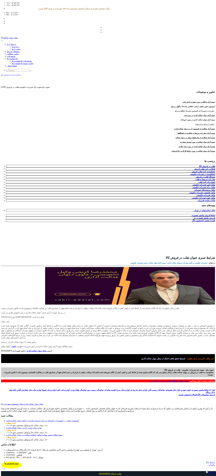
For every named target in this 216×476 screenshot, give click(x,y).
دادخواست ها (12, 59)
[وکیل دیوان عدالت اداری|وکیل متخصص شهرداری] (22, 404)
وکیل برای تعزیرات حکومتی (203, 187)
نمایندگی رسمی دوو (95, 390)
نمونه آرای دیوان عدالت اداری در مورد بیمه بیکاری (196, 147)
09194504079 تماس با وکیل (110, 473)
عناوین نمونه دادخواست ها (22, 63)
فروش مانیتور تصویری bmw (203, 215)
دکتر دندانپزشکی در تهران (204, 210)
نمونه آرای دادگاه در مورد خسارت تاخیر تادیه (198, 102)
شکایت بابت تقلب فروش (204, 169)
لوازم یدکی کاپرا (63, 390)
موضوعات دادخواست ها (22, 61)
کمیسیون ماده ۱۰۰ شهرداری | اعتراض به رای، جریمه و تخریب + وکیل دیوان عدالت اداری (42, 421)
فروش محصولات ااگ (206, 395)
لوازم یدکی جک (35, 390)
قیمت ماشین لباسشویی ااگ (203, 220)
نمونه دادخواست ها (12, 463)
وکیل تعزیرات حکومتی (205, 195)
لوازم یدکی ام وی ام (138, 390)
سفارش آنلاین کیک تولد (18, 390)
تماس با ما (16, 49)
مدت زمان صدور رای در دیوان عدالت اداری (24, 428)
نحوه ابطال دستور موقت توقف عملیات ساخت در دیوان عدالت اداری (34, 435)
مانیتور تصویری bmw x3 (201, 390)
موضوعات (11, 56)
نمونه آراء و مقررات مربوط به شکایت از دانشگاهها (196, 133)
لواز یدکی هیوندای (173, 390)
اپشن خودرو (186, 390)
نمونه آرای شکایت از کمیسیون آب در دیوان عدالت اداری (194, 129)
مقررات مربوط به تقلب (205, 179)
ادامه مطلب (11, 423)
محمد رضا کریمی (157, 381)
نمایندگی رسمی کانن (156, 390)
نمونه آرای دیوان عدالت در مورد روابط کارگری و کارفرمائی (193, 151)
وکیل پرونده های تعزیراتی (204, 190)
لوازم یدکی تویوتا (49, 390)
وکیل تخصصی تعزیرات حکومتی (202, 192)
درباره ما (15, 47)
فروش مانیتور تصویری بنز (204, 218)
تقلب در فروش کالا (207, 166)
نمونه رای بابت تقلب (206, 182)
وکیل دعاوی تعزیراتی (206, 200)
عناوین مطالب (13, 54)
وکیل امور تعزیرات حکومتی (203, 185)
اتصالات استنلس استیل (187, 395)
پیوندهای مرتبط (13, 51)
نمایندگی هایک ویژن (78, 390)
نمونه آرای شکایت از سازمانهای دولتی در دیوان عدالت (195, 138)
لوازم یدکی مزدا (123, 390)
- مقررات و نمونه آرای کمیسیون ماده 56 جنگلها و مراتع (195, 111)
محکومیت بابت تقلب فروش (203, 171)
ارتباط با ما (11, 44)
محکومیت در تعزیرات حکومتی (202, 174)
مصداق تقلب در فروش (205, 177)
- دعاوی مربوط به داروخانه (205, 124)
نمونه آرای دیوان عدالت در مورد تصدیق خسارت (197, 142)
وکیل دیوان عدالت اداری (177, 381)
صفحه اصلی (12, 66)
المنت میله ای (110, 390)
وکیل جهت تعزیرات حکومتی (203, 198)
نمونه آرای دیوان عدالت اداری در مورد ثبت (199, 115)
